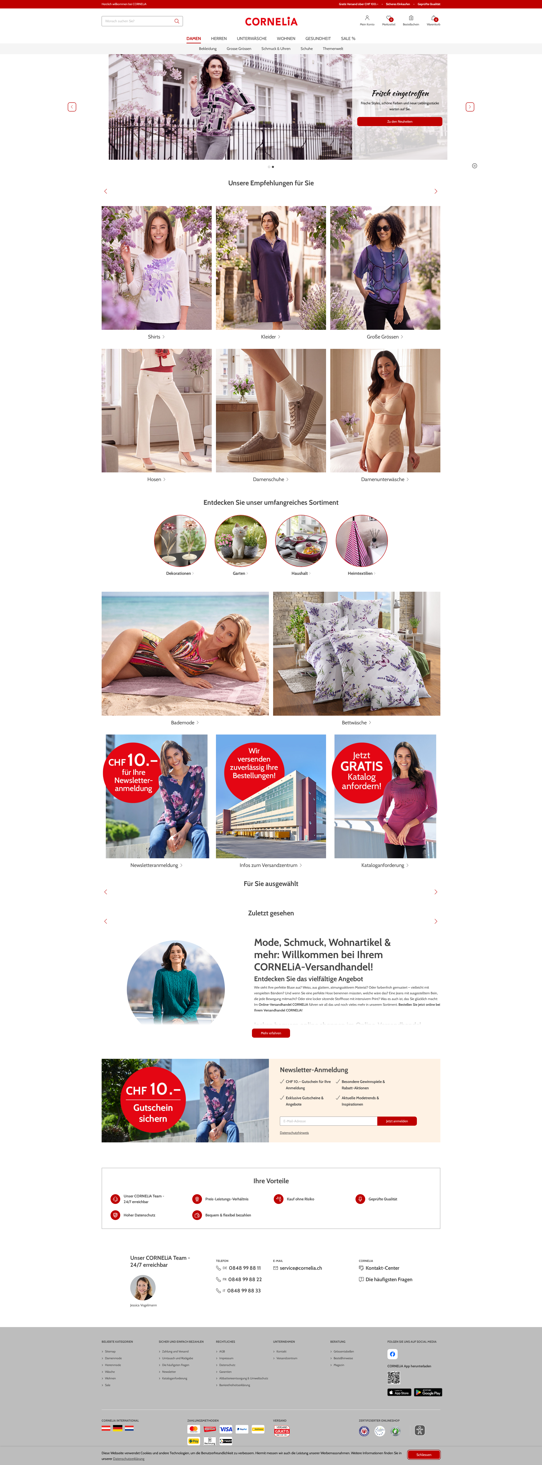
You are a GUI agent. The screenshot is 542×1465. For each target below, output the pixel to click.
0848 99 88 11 (245, 1268)
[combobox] (142, 21)
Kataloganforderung (174, 1378)
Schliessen (423, 1455)
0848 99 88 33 (244, 1291)
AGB (222, 1351)
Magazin (339, 1365)
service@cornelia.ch (301, 1268)
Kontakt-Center (382, 1268)
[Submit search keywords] (177, 21)
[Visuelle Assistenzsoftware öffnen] (417, 1430)
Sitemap (110, 1351)
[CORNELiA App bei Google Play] (428, 1392)
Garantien (225, 1372)
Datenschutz (227, 1365)
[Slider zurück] (72, 106)
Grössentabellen (344, 1351)
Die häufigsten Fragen (389, 1279)
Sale (107, 1385)
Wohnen (110, 1378)
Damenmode (113, 1358)
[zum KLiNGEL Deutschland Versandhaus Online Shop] (117, 1428)
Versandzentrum (287, 1358)
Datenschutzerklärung (128, 1459)
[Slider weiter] (470, 106)
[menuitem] (193, 38)
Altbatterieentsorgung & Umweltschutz (243, 1378)
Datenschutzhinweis (294, 1133)
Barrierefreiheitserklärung (234, 1385)
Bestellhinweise (343, 1358)
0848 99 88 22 (245, 1279)
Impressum (226, 1358)
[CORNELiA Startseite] (271, 21)
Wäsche (110, 1372)
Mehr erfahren (271, 1033)
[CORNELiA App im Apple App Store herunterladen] (399, 1392)
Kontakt (281, 1351)
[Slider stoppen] (474, 166)
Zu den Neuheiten (392, 122)
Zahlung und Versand (175, 1351)
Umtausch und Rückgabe (177, 1358)
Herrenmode (113, 1365)
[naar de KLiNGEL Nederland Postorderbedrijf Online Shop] (129, 1428)
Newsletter (169, 1372)
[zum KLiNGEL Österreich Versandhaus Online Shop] (106, 1428)
